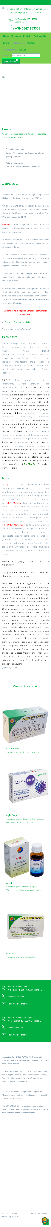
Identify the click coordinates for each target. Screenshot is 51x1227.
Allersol (10, 953)
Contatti (31, 43)
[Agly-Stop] (25, 786)
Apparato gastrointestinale (14, 134)
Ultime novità (28, 822)
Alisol (9, 883)
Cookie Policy (8, 1188)
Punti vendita (39, 36)
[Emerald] (25, 99)
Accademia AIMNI (10, 1147)
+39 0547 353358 (27, 28)
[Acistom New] (25, 720)
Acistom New (13, 748)
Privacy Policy (8, 1191)
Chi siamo (16, 36)
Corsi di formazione (11, 1150)
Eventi (6, 43)
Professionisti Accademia (14, 1143)
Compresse (37, 752)
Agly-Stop (11, 815)
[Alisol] (25, 855)
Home (6, 36)
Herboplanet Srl (24, 1213)
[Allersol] (25, 924)
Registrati (6, 1164)
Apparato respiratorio (38, 134)
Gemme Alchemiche (12, 137)
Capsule (31, 957)
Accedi (5, 1160)
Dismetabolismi (13, 822)
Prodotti (27, 36)
